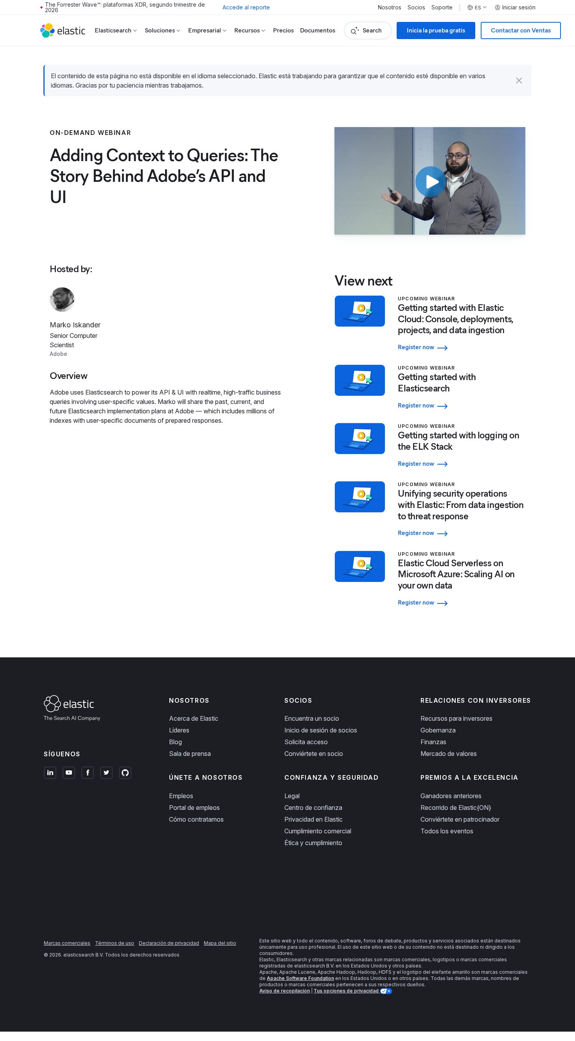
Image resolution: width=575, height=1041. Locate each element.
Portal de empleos (194, 807)
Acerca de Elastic (193, 718)
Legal (292, 796)
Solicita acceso (306, 742)
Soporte (442, 7)
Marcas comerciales (67, 943)
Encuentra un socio (311, 718)
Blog (175, 742)
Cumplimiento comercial (317, 831)
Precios (283, 30)
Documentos (317, 30)
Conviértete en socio (313, 753)
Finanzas (433, 742)
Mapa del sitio (220, 943)
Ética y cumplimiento (313, 843)
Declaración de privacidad (169, 943)
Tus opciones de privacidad (347, 991)
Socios (416, 7)
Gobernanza (438, 730)
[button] (519, 80)
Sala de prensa (190, 753)
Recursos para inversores (456, 718)
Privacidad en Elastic (313, 819)
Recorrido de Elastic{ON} (455, 807)
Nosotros (389, 7)
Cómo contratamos (196, 819)
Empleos (181, 796)
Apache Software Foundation (300, 978)
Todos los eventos (446, 831)
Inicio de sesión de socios (320, 730)
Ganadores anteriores (451, 796)
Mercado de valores (448, 753)
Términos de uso (114, 943)
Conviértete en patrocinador (460, 819)
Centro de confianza (313, 807)
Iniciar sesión (518, 7)
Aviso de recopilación (284, 991)
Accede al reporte (246, 7)
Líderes (179, 730)
